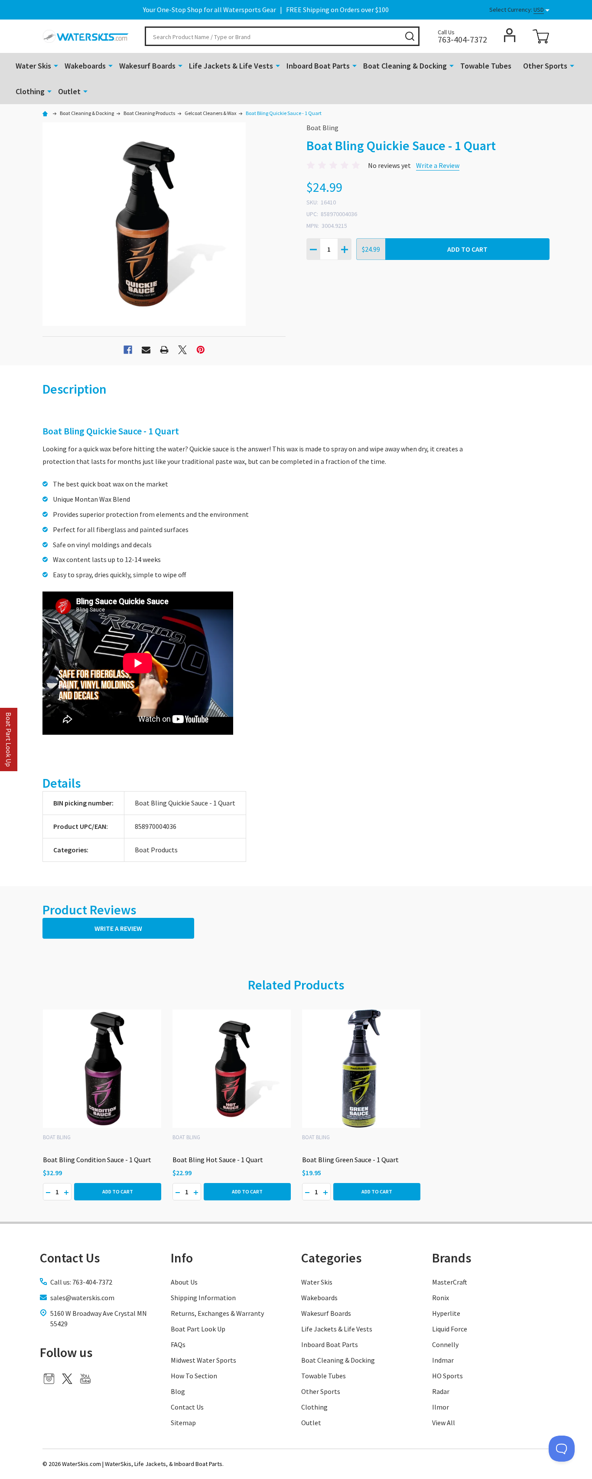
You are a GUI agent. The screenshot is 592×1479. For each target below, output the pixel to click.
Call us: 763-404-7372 (81, 1282)
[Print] (164, 350)
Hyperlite (446, 1313)
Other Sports (545, 66)
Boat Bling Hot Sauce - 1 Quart (217, 1159)
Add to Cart (467, 249)
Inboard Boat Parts (318, 66)
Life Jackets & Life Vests (231, 66)
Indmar (443, 1360)
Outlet (69, 91)
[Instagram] (49, 1379)
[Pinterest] (200, 350)
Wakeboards (85, 66)
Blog (178, 1391)
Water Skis (33, 66)
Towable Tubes (485, 66)
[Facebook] (128, 350)
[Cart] (541, 36)
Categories (331, 1257)
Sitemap (183, 1422)
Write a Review (437, 165)
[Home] (46, 113)
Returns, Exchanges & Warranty (217, 1313)
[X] (182, 350)
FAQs (178, 1344)
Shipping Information (203, 1297)
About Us (184, 1282)
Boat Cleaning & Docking (405, 66)
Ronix (440, 1297)
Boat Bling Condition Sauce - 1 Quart (97, 1159)
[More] (56, 65)
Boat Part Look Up (198, 1329)
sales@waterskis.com (82, 1297)
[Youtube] (85, 1379)
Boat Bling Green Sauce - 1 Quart (350, 1159)
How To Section (194, 1375)
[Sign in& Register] (510, 35)
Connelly (445, 1344)
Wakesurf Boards (147, 66)
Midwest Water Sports (203, 1360)
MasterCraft (449, 1282)
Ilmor (440, 1407)
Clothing (30, 91)
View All (443, 1422)
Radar (440, 1391)
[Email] (146, 350)
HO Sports (447, 1375)
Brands (451, 1257)
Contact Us (187, 1407)
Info (182, 1257)
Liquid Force (449, 1329)
